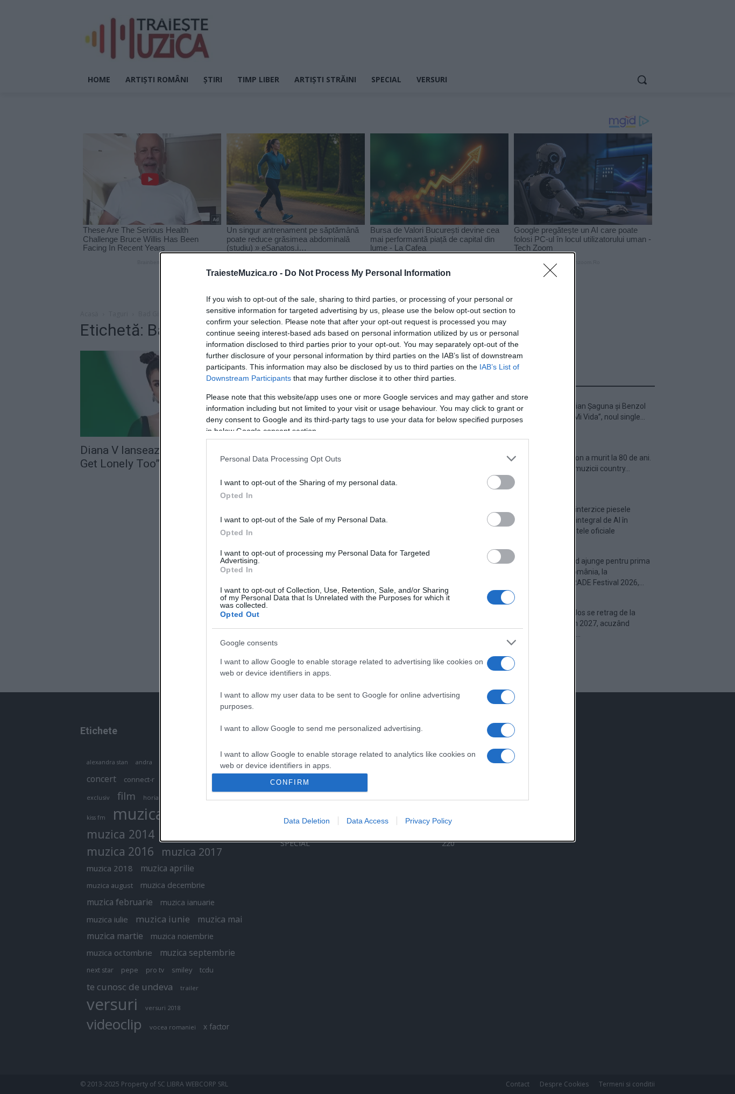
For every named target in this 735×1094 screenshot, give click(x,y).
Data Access (367, 820)
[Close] (553, 274)
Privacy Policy (428, 820)
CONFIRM (290, 782)
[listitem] (367, 458)
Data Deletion (307, 820)
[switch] (501, 482)
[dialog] (367, 547)
